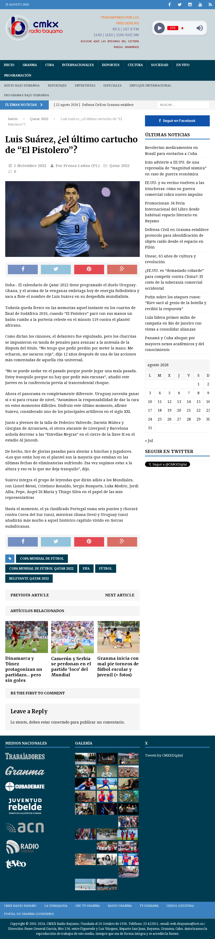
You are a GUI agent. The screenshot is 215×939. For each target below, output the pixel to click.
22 (198, 410)
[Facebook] (169, 4)
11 (160, 402)
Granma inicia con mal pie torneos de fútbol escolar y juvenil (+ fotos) (118, 666)
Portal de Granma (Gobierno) (29, 914)
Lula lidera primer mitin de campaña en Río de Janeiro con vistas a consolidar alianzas (173, 323)
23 (208, 410)
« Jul (149, 441)
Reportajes (57, 85)
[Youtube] (200, 4)
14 (189, 402)
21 (189, 410)
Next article (120, 595)
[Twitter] (179, 4)
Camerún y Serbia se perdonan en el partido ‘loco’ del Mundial (71, 666)
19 (169, 410)
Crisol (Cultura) (180, 906)
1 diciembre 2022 (30, 166)
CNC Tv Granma (87, 906)
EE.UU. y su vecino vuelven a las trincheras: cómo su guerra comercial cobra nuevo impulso (174, 189)
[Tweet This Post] (56, 269)
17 (150, 410)
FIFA (86, 568)
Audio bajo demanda (22, 85)
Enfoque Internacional (150, 85)
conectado (60, 722)
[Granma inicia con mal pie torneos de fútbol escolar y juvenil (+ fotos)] (118, 650)
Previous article (29, 595)
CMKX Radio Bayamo (20, 906)
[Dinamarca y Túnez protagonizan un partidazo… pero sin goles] (26, 650)
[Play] (159, 28)
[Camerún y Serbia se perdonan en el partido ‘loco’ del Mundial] (72, 650)
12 (169, 402)
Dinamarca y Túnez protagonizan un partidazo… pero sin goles (23, 669)
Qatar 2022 (119, 166)
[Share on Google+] (122, 269)
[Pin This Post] (89, 269)
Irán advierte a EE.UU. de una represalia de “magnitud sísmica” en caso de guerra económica (176, 168)
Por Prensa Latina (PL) (78, 166)
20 (179, 410)
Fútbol (105, 568)
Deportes (111, 65)
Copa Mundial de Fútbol (42, 558)
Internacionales (78, 65)
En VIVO (183, 65)
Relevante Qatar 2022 (29, 578)
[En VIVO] (210, 4)
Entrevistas (85, 85)
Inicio (9, 65)
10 (150, 402)
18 (160, 410)
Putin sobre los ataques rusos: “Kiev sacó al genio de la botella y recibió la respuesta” (175, 303)
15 (198, 402)
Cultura (135, 65)
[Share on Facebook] (23, 269)
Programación (17, 75)
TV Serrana (149, 906)
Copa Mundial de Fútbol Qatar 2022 (41, 568)
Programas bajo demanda (26, 95)
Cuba (49, 65)
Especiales (112, 85)
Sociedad (159, 65)
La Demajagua (55, 906)
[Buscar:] (183, 104)
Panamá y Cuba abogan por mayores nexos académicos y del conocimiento (174, 344)
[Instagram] (190, 4)
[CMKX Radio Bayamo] (34, 27)
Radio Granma (120, 906)
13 (179, 402)
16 (208, 402)
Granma (30, 65)
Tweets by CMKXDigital (164, 755)
